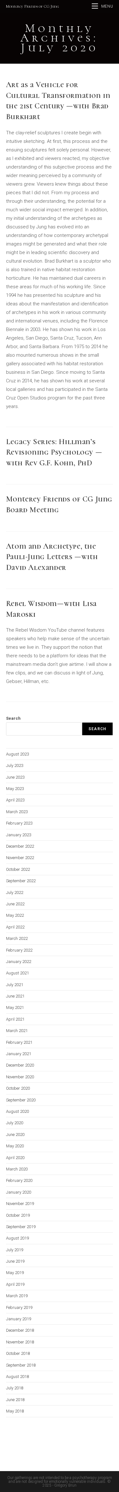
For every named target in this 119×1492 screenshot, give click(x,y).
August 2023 (17, 754)
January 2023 (18, 834)
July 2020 (14, 1122)
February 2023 (19, 823)
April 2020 (15, 1157)
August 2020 (17, 1111)
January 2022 (18, 961)
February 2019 (19, 1307)
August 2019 (17, 1238)
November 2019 (20, 1203)
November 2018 (20, 1342)
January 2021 (18, 1053)
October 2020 (18, 1088)
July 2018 (14, 1388)
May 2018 (15, 1411)
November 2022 (20, 857)
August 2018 (17, 1376)
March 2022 (17, 938)
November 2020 (20, 1076)
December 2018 (20, 1330)
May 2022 (15, 915)
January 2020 (18, 1192)
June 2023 (15, 777)
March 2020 (17, 1169)
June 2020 (15, 1134)
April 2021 (15, 1019)
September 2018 (21, 1365)
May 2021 (15, 1007)
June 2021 (15, 996)
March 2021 (17, 1030)
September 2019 (21, 1226)
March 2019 (17, 1295)
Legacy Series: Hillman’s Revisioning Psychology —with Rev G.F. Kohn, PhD (54, 452)
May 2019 (15, 1272)
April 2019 (15, 1284)
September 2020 (21, 1100)
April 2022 (15, 927)
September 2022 (21, 880)
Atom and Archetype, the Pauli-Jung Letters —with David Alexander (52, 557)
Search (13, 718)
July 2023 (14, 765)
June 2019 (15, 1261)
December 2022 (20, 846)
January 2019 (18, 1319)
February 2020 (19, 1180)
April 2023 (15, 800)
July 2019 (14, 1249)
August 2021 (17, 973)
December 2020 (20, 1065)
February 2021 (19, 1042)
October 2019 (18, 1215)
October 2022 (18, 869)
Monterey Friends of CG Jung (32, 6)
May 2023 (15, 788)
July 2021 (14, 984)
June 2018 (15, 1399)
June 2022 (15, 904)
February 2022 (19, 950)
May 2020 (15, 1146)
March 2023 (17, 811)
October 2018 (18, 1353)
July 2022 (14, 892)
